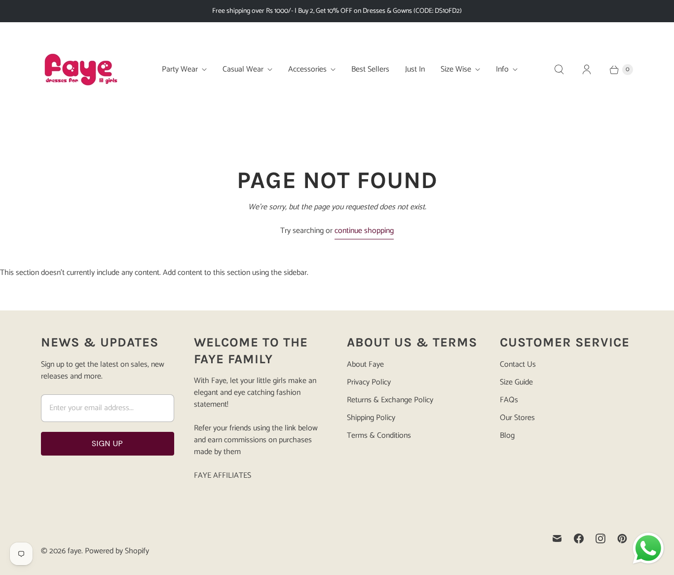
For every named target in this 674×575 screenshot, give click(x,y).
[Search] (559, 69)
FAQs (509, 400)
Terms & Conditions (379, 435)
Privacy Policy (369, 382)
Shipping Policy (371, 417)
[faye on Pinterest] (622, 538)
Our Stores (517, 417)
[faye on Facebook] (579, 538)
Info (502, 69)
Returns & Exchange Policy (390, 400)
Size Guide (516, 382)
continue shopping (364, 231)
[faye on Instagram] (600, 538)
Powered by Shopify (117, 551)
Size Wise (456, 69)
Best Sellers (370, 69)
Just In (415, 69)
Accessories (307, 69)
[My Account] (586, 69)
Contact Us (518, 364)
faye (74, 551)
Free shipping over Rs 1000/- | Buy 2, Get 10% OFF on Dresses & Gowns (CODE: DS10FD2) (337, 11)
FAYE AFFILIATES (222, 475)
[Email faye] (557, 538)
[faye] (80, 69)
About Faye (365, 364)
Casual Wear (243, 69)
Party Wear (180, 69)
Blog (507, 435)
